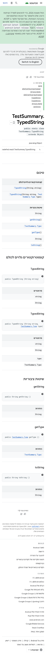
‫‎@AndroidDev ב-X (37, 582)
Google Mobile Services (35, 624)
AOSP (42, 72)
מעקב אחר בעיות (37, 632)
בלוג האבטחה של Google (34, 590)
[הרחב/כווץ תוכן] (34, 83)
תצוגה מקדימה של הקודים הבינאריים (30, 559)
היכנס (5, 3)
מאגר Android (38, 548)
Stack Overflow (38, 628)
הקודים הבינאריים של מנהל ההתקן (31, 567)
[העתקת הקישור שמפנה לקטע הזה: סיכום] (34, 173)
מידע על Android (37, 641)
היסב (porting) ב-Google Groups (31, 601)
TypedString (20, 188)
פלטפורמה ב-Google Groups (33, 593)
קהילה (26, 641)
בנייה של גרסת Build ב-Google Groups (29, 597)
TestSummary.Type (32, 195)
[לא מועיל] (27, 77)
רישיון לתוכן (35, 526)
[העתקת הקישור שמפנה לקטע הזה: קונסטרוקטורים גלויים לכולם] (41, 261)
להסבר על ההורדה (37, 555)
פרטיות (40, 645)
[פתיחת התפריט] (41, 3)
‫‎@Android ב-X (38, 578)
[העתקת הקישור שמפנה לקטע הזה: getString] (31, 386)
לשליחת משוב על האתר (26, 645)
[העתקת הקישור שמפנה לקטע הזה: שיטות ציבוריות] (20, 379)
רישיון (7, 641)
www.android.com (36, 620)
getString (34, 219)
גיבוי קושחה (40, 563)
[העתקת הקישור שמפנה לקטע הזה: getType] (32, 427)
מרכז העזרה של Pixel (36, 616)
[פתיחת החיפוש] (16, 2)
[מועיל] (31, 77)
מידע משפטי (16, 641)
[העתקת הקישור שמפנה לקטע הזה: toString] (32, 467)
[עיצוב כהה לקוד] (42, 276)
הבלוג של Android (37, 586)
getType (35, 232)
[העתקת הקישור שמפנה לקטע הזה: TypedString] (28, 269)
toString (35, 245)
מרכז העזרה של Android (34, 612)
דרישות (41, 551)
